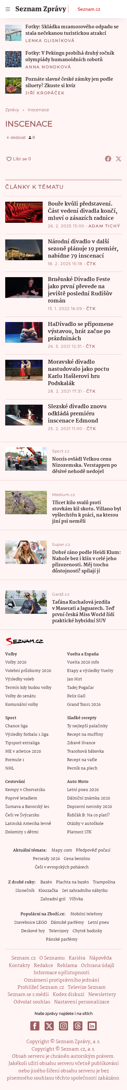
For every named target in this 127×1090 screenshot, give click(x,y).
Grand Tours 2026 (84, 704)
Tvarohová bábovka (85, 751)
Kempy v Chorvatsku (25, 790)
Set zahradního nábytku (85, 890)
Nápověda (100, 958)
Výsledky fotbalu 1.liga (27, 734)
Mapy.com (61, 850)
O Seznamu (52, 958)
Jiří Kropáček (44, 92)
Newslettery (102, 995)
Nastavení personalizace (81, 1002)
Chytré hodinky (87, 931)
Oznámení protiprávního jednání (61, 980)
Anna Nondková (48, 66)
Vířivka (76, 899)
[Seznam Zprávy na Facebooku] (34, 1025)
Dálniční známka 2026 (88, 798)
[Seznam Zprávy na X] (49, 1025)
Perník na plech (82, 768)
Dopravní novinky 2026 (89, 806)
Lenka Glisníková (50, 40)
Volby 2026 (15, 662)
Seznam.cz (89, 9)
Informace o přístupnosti (62, 973)
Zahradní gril (52, 899)
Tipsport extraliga (22, 743)
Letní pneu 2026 (83, 790)
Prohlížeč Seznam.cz (41, 987)
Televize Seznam (87, 987)
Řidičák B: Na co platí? (88, 815)
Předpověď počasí (93, 850)
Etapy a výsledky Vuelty (90, 670)
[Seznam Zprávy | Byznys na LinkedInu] (92, 1025)
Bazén (46, 882)
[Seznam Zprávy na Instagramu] (63, 1025)
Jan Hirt (74, 679)
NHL (9, 768)
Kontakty (19, 966)
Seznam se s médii (28, 995)
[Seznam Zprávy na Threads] (77, 1025)
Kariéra (77, 958)
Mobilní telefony (86, 914)
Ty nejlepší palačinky (87, 726)
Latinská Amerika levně (28, 823)
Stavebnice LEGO (30, 922)
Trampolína (104, 882)
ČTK (91, 263)
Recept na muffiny (85, 734)
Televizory (59, 931)
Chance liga (16, 726)
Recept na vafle (82, 760)
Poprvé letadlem (21, 798)
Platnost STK (79, 832)
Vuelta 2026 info (83, 662)
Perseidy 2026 (46, 858)
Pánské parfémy (62, 939)
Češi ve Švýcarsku (22, 815)
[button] (13, 33)
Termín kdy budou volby (28, 687)
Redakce (43, 966)
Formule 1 (14, 760)
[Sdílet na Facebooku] (108, 158)
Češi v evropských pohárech (62, 867)
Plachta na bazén (72, 882)
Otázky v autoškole (85, 823)
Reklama (67, 966)
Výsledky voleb (19, 679)
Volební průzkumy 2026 (28, 670)
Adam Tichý (104, 225)
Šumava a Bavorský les (27, 806)
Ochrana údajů (97, 966)
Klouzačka (48, 890)
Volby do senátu (20, 696)
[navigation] (8, 9)
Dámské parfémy (67, 922)
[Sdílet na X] (118, 158)
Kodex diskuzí (68, 995)
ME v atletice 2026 (23, 751)
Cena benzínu (77, 858)
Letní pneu (98, 922)
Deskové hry (33, 931)
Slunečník (25, 890)
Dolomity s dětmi (21, 832)
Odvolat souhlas (32, 1002)
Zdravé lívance (81, 743)
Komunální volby (21, 704)
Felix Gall (76, 696)
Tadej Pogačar (80, 687)
